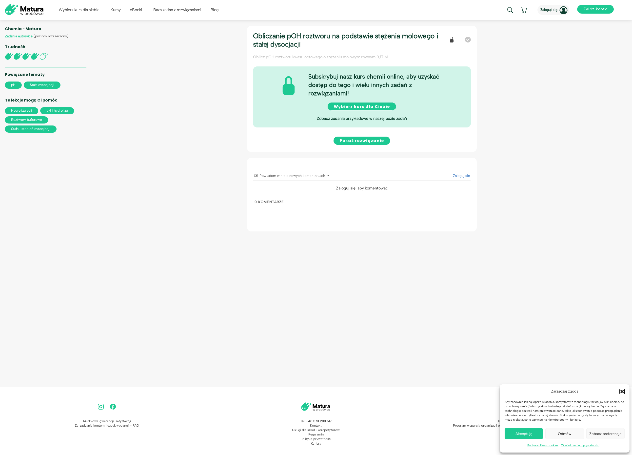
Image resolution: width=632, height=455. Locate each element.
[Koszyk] (524, 10)
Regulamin (316, 434)
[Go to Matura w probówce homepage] (24, 9)
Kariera (316, 443)
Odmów (564, 434)
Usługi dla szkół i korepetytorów (316, 430)
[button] (622, 391)
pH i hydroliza (57, 110)
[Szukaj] (510, 10)
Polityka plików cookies (542, 445)
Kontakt (316, 425)
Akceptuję (523, 434)
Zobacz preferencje (605, 434)
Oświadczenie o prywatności (580, 445)
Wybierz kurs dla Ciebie (362, 106)
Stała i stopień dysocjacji (30, 129)
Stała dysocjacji (42, 85)
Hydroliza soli (21, 110)
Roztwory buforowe (26, 120)
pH (13, 85)
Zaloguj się (548, 10)
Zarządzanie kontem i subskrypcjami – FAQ (107, 425)
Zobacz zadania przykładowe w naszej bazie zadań (362, 118)
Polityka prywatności (315, 439)
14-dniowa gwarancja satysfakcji (107, 421)
